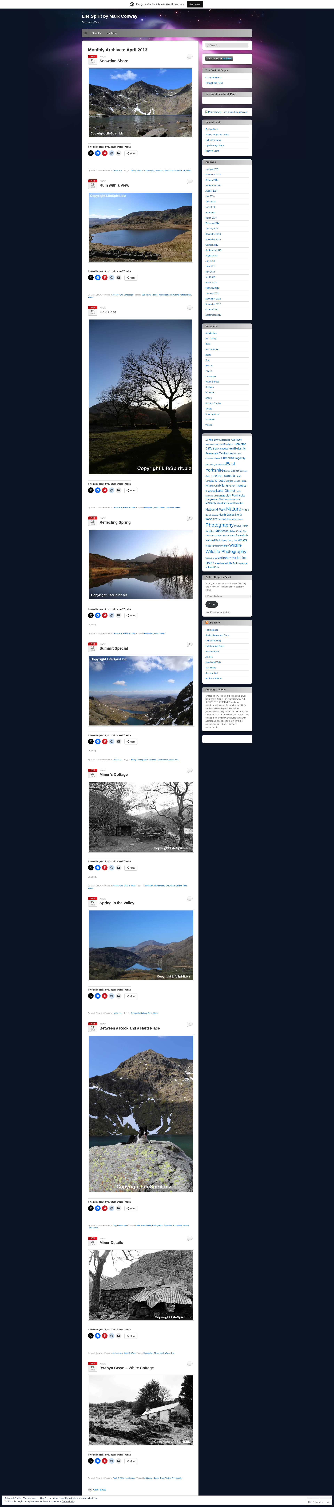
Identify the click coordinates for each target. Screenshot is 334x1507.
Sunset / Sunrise (213, 403)
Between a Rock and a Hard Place (130, 1028)
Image (103, 57)
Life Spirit (111, 33)
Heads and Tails (213, 662)
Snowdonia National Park (174, 170)
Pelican (239, 519)
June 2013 (210, 266)
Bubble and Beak (213, 678)
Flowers (209, 365)
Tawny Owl (232, 540)
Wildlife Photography (225, 551)
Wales (189, 170)
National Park (215, 509)
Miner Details (111, 1242)
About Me (96, 33)
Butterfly (240, 448)
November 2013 (213, 239)
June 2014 (210, 201)
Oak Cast (108, 312)
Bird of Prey (210, 338)
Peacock (231, 519)
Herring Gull (212, 485)
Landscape (117, 170)
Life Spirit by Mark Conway (109, 16)
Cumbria (227, 458)
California (225, 453)
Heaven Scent (212, 151)
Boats (208, 355)
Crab (239, 454)
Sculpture (209, 387)
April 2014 (210, 212)
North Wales (159, 507)
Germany (244, 471)
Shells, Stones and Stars (217, 134)
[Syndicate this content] (206, 622)
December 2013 (213, 234)
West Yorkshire (213, 546)
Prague (237, 526)
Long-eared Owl (214, 499)
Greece (220, 480)
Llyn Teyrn (146, 295)
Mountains (222, 503)
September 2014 (213, 185)
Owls (223, 519)
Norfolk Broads (211, 515)
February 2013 (212, 288)
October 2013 (211, 245)
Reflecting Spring (115, 522)
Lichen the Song (213, 140)
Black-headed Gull (223, 448)
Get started (195, 4)
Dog (114, 1225)
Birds (207, 344)
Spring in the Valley (117, 903)
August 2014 (211, 191)
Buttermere (211, 453)
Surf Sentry (210, 667)
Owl (219, 519)
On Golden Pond (213, 77)
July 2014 (210, 196)
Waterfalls (210, 419)
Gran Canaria (225, 476)
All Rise (209, 657)
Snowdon (159, 170)
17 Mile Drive (212, 439)
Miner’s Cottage (114, 774)
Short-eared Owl (218, 535)
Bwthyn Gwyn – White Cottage (127, 1368)
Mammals (228, 499)
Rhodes (220, 531)
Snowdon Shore (114, 61)
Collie (137, 1225)
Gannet (235, 470)
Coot (234, 454)
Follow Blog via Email (218, 577)
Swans (208, 409)
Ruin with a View (114, 185)
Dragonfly (239, 458)
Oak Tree (170, 507)
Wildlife (208, 425)
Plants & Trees (129, 507)
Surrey (224, 540)
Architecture (118, 295)
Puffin (245, 525)
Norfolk (245, 510)
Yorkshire (224, 558)
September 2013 (213, 250)
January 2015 (211, 169)
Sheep (208, 398)
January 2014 (211, 228)
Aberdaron (225, 440)
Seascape (210, 392)
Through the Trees (214, 83)
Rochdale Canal (234, 531)
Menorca (236, 499)
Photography (149, 170)
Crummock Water (212, 458)
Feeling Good (211, 129)
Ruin (173, 1353)
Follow (212, 604)
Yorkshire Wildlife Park (226, 563)
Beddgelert (148, 507)
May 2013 (210, 272)
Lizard (222, 496)
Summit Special (114, 648)
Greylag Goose (233, 481)
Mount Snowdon (235, 503)
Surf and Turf (211, 673)
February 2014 (212, 223)
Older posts (99, 1489)
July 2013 (210, 261)
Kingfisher (210, 491)
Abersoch (236, 439)
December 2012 (213, 299)
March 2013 (211, 282)
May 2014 (210, 207)
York (215, 558)
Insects (208, 371)
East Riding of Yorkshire (215, 464)
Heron (243, 481)
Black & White (130, 886)
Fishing (227, 471)
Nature (140, 170)
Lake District (225, 490)
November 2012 (213, 304)
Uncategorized (212, 414)
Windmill (208, 558)
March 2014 (211, 218)
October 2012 (211, 309)
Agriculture (209, 444)
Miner (156, 1353)
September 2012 (213, 315)
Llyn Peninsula (235, 495)
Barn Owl (219, 444)
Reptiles (209, 531)
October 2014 (211, 180)
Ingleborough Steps (214, 145)
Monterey (210, 503)
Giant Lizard (210, 476)
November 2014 (213, 174)
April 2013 (210, 277)
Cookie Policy (68, 1501)
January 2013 (211, 293)
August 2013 (211, 255)
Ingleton (231, 486)
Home (86, 33)
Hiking (133, 170)
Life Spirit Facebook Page (220, 94)
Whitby (225, 546)
